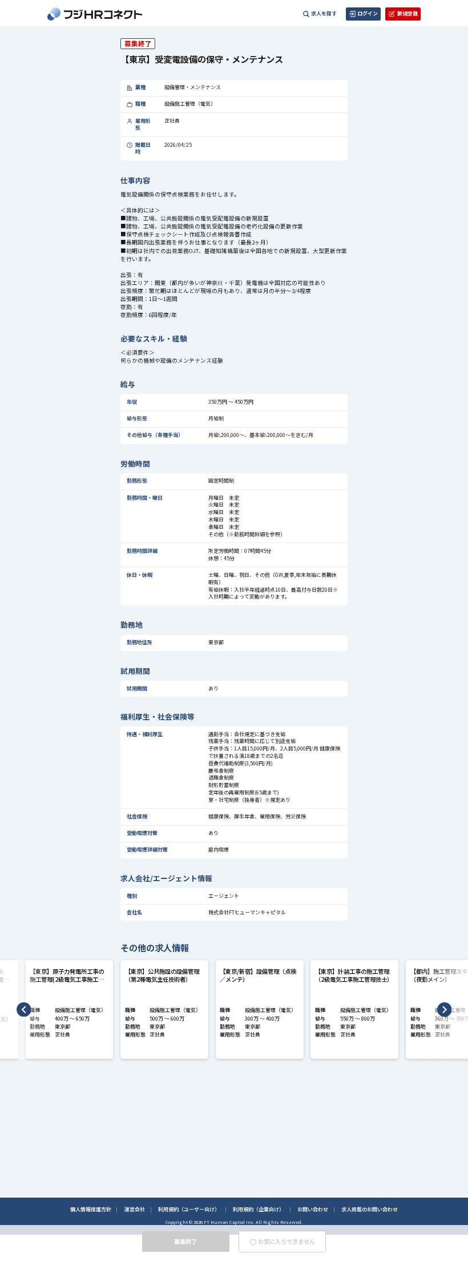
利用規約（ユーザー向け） (189, 1209)
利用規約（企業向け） (258, 1209)
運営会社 (134, 1209)
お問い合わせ (312, 1209)
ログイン (367, 13)
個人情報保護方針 (90, 1209)
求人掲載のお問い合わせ (369, 1209)
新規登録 (407, 13)
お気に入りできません (286, 1241)
